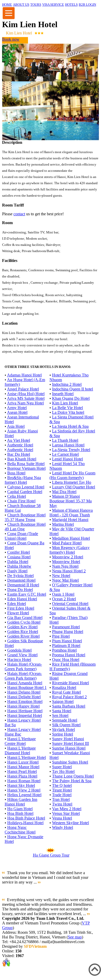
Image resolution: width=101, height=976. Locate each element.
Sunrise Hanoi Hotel (68, 748)
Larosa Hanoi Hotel (68, 445)
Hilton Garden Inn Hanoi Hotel (21, 801)
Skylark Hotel (63, 729)
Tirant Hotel (62, 790)
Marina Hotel (63, 524)
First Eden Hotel (20, 608)
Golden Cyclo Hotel (23, 622)
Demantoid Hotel (21, 580)
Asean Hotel (17, 412)
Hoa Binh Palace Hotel (26, 818)
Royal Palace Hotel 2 (69, 697)
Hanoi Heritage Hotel (24, 711)
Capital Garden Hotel (24, 491)
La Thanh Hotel (65, 440)
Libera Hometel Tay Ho (71, 482)
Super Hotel (62, 767)
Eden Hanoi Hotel (22, 599)
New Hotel (61, 575)
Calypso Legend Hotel (25, 487)
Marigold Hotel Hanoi (70, 519)
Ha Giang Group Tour (51, 855)
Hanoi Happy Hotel (23, 706)
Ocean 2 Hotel (64, 599)
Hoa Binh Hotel (20, 813)
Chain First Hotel (21, 501)
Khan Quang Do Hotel (71, 398)
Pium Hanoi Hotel (67, 641)
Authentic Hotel (20, 445)
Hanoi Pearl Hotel (22, 771)
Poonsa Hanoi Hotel (68, 655)
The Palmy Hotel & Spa (71, 781)
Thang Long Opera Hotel (73, 776)
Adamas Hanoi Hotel (24, 375)
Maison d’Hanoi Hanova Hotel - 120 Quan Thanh (71, 512)
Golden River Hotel (23, 636)
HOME (7, 4)
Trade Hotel (61, 795)
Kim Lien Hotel (65, 403)
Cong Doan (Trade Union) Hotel (21, 535)
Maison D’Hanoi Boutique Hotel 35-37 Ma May (70, 501)
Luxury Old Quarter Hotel (73, 487)
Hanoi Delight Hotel (24, 697)
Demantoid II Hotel (23, 585)
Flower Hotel (18, 613)
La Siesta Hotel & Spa (70, 426)
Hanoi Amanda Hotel (24, 683)
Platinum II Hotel (66, 645)
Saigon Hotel (63, 701)
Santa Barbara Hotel (68, 706)
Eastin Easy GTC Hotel (26, 594)
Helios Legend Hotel (24, 795)
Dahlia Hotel (17, 561)
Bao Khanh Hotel (21, 459)
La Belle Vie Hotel (67, 407)
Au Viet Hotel (18, 440)
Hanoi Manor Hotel (23, 767)
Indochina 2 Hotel (67, 384)
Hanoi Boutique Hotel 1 (27, 687)
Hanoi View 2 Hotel (23, 790)
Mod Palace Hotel (67, 543)
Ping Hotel (61, 636)
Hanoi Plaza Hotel (22, 776)
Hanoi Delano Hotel (23, 692)
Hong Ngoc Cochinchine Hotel (20, 829)
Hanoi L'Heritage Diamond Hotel (20, 750)
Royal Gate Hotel (66, 692)
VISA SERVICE (53, 4)
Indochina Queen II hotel (72, 389)
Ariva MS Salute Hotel (26, 398)
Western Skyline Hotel (70, 823)
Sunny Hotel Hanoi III (70, 743)
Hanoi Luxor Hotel (23, 762)
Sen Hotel (60, 715)
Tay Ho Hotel (63, 771)
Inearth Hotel (63, 393)
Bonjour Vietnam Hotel (26, 468)
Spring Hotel (62, 734)
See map (75, 937)
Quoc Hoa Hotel (65, 659)
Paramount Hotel (66, 627)
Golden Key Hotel (22, 627)
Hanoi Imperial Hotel (24, 715)
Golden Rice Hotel (22, 631)
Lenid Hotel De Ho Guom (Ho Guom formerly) (72, 475)
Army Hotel (17, 407)
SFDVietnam (35, 946)
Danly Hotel (17, 571)
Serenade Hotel (64, 720)
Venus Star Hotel (66, 813)
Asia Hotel (16, 426)
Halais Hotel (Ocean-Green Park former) (23, 666)
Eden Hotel (16, 603)
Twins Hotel (62, 804)
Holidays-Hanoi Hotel (25, 823)
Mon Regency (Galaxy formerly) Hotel (69, 549)
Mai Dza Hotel (64, 491)
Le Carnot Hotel (65, 454)
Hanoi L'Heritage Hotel (26, 757)
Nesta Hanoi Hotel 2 (69, 571)
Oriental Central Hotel (70, 603)
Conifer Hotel (18, 552)
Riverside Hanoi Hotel (70, 683)
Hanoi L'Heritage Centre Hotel (20, 741)
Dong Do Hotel (20, 589)
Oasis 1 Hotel (63, 594)
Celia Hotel (16, 496)
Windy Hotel (62, 827)
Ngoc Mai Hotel (65, 580)
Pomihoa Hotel (64, 650)
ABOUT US (21, 4)
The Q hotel (62, 785)
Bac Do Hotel (18, 454)
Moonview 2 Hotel (67, 557)
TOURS (35, 4)
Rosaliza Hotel (64, 687)
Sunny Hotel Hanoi (68, 739)
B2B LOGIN (87, 4)
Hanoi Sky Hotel (21, 785)
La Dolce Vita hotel (68, 412)
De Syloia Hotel (20, 575)
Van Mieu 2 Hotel (66, 809)
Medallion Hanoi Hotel (71, 538)
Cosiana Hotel (19, 557)
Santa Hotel (61, 711)
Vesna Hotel (62, 818)
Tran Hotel (61, 799)
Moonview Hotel (66, 561)
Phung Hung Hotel (67, 631)
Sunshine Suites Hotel (70, 762)
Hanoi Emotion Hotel (24, 701)
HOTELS (71, 4)
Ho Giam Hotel (20, 809)
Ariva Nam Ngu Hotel (25, 403)
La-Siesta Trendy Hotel (71, 449)
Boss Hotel (16, 473)
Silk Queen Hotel (66, 725)
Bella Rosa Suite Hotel (26, 463)
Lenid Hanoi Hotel (67, 459)
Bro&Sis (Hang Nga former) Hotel (23, 480)
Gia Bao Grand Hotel (24, 617)
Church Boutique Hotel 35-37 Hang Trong (25, 517)
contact (19, 214)
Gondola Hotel (19, 650)
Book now (10, 39)
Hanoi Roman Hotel (23, 781)
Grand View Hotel (22, 655)
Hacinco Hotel (19, 659)
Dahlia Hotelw (19, 566)
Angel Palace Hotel (23, 389)
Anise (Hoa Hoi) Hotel (26, 393)
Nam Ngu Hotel (65, 566)
